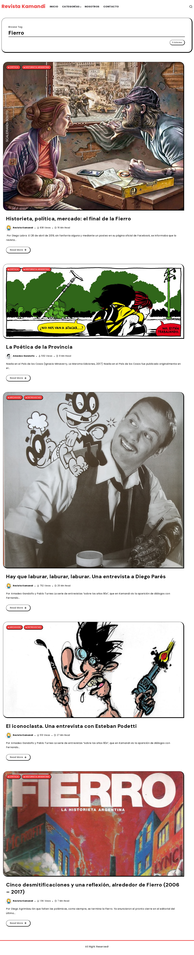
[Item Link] (93, 136)
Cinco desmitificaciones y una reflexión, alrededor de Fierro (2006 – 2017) (92, 888)
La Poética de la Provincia (39, 347)
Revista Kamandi (23, 6)
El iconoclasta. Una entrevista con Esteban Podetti (71, 726)
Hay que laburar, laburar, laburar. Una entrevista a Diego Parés (86, 576)
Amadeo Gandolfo (24, 356)
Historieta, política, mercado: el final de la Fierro (68, 218)
